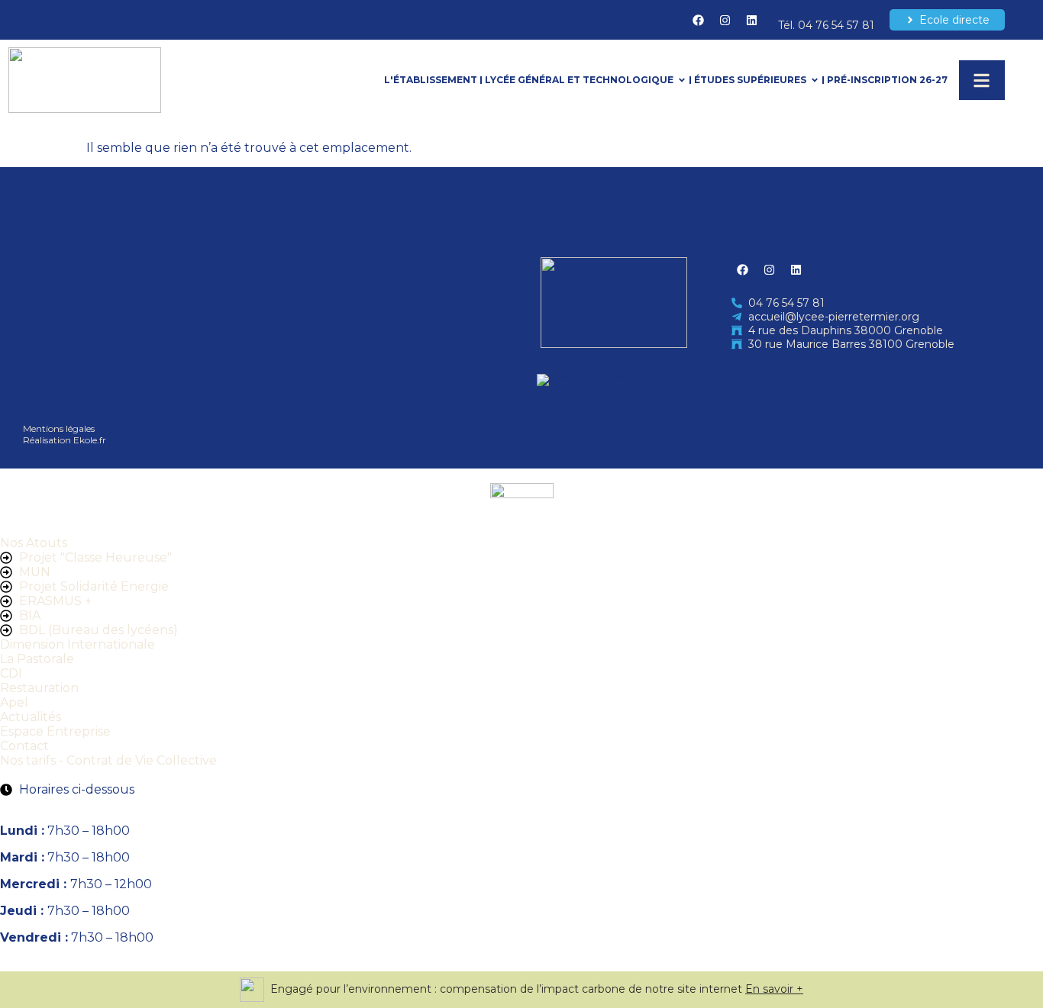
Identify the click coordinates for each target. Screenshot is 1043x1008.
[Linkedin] (751, 19)
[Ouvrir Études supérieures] (814, 80)
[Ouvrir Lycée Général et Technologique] (681, 80)
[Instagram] (724, 19)
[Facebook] (697, 19)
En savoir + (774, 989)
